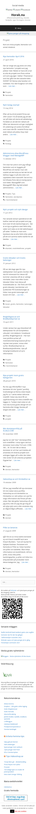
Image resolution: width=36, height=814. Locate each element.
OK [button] (12, 811)
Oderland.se (8, 787)
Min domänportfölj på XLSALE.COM (12, 429)
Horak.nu (18, 15)
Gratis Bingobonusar (10, 709)
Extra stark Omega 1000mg (13, 774)
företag (8, 143)
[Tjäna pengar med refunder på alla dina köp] (18, 33)
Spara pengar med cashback (13, 747)
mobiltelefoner (18, 248)
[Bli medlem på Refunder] (12, 619)
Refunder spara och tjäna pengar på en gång (15, 640)
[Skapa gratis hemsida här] (15, 800)
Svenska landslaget (10, 729)
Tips (13, 194)
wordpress (18, 197)
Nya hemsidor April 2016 (13, 56)
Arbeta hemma (9, 704)
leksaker (6, 307)
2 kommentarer (11, 200)
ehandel (8, 248)
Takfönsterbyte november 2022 (11, 637)
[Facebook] (25, 10)
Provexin (7, 767)
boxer (7, 304)
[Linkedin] (16, 10)
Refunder (14, 590)
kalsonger (28, 304)
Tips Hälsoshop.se (14, 756)
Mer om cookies (20, 811)
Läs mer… (12, 86)
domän (8, 469)
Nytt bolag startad (11, 105)
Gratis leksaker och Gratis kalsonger (14, 259)
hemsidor (9, 95)
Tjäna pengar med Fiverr (12, 750)
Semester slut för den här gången (12, 635)
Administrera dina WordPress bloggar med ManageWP (15, 154)
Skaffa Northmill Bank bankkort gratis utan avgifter (17, 632)
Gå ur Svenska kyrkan (11, 752)
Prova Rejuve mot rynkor (12, 764)
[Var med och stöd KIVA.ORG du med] (7, 680)
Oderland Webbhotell (11, 724)
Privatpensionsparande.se (12, 727)
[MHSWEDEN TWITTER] (9, 10)
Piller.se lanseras (10, 527)
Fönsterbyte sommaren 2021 (10, 643)
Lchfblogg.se (8, 721)
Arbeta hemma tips (15, 736)
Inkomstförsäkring (10, 714)
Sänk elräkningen (9, 744)
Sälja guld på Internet (11, 742)
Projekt (8, 92)
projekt (28, 248)
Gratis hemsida (9, 712)
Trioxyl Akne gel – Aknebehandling (15, 762)
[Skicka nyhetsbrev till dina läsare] (16, 656)
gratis (13, 304)
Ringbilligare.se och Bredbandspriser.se (11, 317)
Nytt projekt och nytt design (15, 209)
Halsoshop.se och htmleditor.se (16, 479)
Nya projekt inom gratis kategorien (13, 376)
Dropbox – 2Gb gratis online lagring (15, 706)
